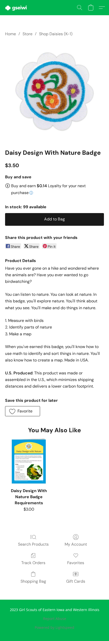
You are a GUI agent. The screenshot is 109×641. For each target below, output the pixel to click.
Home (10, 34)
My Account (76, 544)
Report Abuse (54, 618)
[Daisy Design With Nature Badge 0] (54, 91)
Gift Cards (75, 581)
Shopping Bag (33, 581)
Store (27, 34)
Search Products (33, 544)
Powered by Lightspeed (54, 627)
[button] (16, 7)
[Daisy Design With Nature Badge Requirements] (28, 461)
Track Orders (33, 562)
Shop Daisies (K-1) (55, 34)
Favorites (75, 562)
